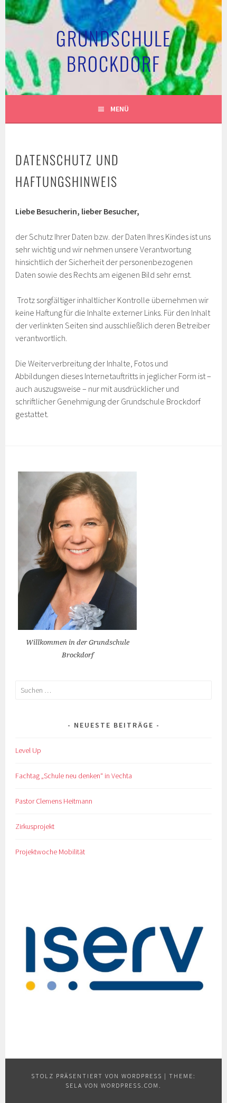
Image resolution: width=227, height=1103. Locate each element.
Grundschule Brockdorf (113, 50)
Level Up (28, 750)
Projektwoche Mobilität (50, 851)
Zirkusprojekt (34, 826)
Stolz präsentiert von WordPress (96, 1076)
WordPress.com (130, 1085)
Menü (119, 109)
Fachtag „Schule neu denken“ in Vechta (73, 775)
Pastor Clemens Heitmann (53, 801)
